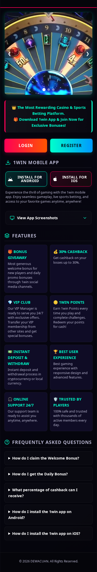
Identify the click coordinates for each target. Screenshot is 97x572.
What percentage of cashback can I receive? (43, 492)
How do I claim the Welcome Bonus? (45, 458)
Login (26, 145)
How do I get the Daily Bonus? (40, 473)
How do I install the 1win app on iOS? (46, 533)
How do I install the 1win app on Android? (39, 514)
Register (71, 145)
